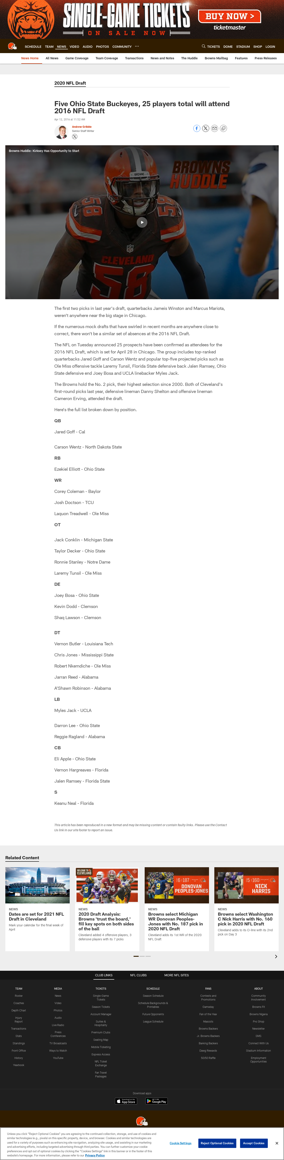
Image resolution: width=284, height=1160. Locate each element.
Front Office (19, 1050)
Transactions (18, 1028)
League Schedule (153, 1021)
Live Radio (58, 1024)
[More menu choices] (137, 46)
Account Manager (101, 1014)
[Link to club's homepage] (12, 46)
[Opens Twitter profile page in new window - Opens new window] (74, 136)
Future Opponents (153, 1014)
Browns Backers (208, 1028)
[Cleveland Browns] (142, 1121)
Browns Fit (258, 1006)
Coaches (19, 1003)
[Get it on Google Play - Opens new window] (156, 1103)
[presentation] (277, 957)
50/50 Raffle (208, 1057)
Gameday (208, 1006)
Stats (19, 1035)
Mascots (208, 1021)
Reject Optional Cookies (217, 1143)
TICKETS (101, 988)
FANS (208, 988)
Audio (58, 1017)
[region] (142, 1143)
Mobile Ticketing (101, 1046)
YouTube (58, 1057)
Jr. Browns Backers (208, 1035)
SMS (258, 1035)
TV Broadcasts (58, 1043)
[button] (142, 222)
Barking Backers (208, 1043)
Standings (19, 1043)
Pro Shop (258, 1021)
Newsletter (258, 1028)
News (58, 995)
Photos (58, 1010)
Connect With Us (258, 1043)
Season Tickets (101, 1006)
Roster (19, 995)
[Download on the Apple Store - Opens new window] (126, 1101)
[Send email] (214, 131)
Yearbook (18, 1064)
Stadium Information (258, 1050)
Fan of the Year (208, 1014)
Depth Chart (19, 1010)
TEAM (18, 988)
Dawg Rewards (208, 1050)
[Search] (203, 46)
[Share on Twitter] (205, 131)
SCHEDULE (153, 988)
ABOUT (258, 988)
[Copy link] (223, 128)
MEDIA (58, 988)
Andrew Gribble (82, 126)
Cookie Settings (180, 1143)
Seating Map (100, 1039)
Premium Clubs (100, 1032)
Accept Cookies (254, 1143)
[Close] (277, 1143)
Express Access (101, 1054)
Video (58, 1003)
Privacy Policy (95, 1155)
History (18, 1057)
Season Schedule (153, 995)
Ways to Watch (58, 1050)
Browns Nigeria (259, 1014)
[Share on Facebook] (196, 131)
